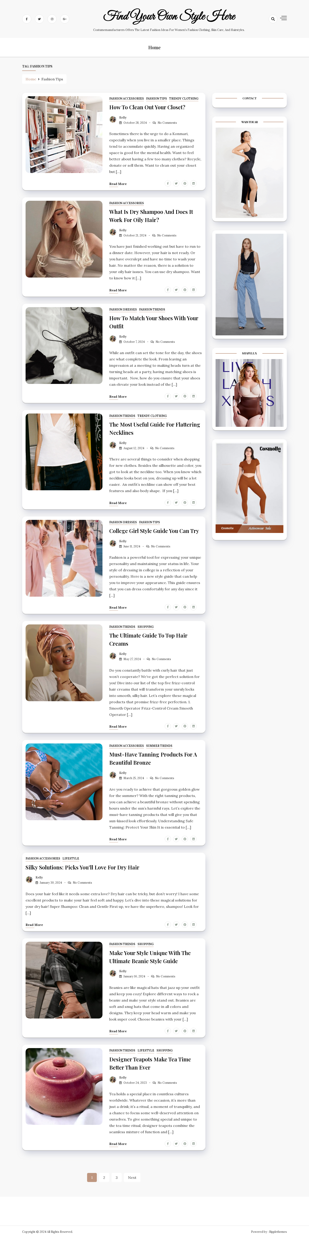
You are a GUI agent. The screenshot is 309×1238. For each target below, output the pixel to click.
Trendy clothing (183, 98)
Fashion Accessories (126, 98)
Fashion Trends (152, 309)
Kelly (122, 117)
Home (154, 47)
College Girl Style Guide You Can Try (154, 530)
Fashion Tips (156, 98)
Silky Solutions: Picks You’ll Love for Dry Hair (82, 867)
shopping (146, 626)
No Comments (167, 122)
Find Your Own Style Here (169, 16)
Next (132, 1177)
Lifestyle (70, 858)
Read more (118, 184)
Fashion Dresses (123, 309)
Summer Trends (159, 745)
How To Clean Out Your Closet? (147, 107)
